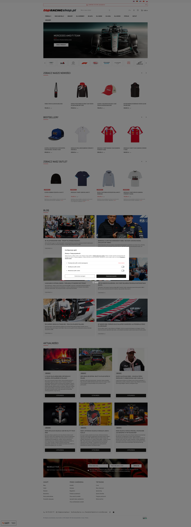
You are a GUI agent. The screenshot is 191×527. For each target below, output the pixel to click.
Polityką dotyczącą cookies (99, 255)
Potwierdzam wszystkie (111, 276)
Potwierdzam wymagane (80, 276)
